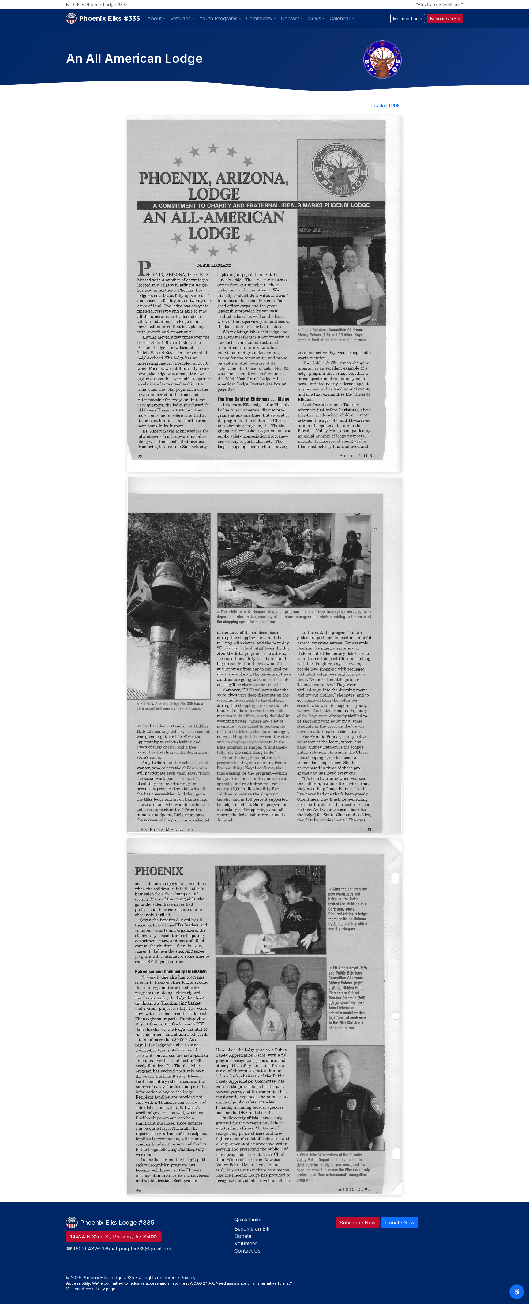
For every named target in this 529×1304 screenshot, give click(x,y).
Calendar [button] (340, 18)
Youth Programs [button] (218, 18)
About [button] (154, 18)
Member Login (407, 18)
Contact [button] (290, 18)
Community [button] (259, 18)
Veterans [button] (180, 18)
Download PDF (385, 105)
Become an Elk (445, 18)
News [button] (314, 18)
